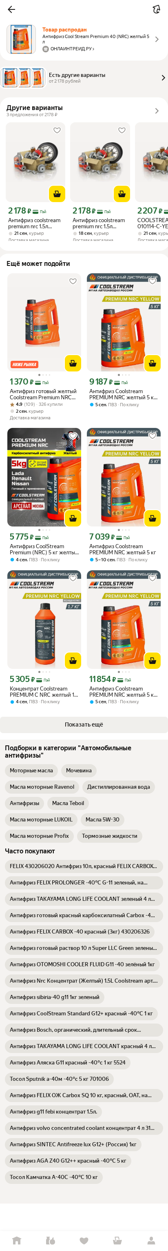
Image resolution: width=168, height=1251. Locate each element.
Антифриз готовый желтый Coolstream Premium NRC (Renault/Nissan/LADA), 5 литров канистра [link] (43, 394)
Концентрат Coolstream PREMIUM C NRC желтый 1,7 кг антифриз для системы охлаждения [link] (44, 692)
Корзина (117, 1241)
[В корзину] (57, 194)
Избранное (84, 1241)
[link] (31, 770)
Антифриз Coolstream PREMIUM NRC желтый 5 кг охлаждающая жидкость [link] (122, 692)
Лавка (50, 1241)
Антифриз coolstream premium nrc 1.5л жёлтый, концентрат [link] (34, 223)
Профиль (151, 1241)
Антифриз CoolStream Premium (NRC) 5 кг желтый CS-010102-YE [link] (44, 549)
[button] (11, 9)
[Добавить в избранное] (57, 130)
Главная (16, 1241)
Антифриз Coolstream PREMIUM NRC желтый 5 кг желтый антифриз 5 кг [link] (122, 394)
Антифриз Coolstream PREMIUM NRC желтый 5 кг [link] (122, 549)
